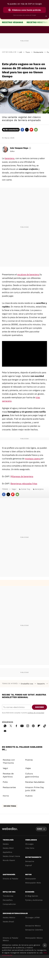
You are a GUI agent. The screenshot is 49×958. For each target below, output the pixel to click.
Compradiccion (9, 904)
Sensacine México (33, 926)
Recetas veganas (12, 22)
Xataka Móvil (8, 848)
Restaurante (38, 52)
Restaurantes (9, 787)
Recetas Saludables (34, 782)
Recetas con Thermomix (9, 761)
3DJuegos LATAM (32, 917)
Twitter (27, 129)
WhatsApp (5, 725)
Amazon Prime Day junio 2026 (34, 789)
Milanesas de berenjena (22, 476)
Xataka (6, 844)
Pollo (5, 782)
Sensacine (29, 861)
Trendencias (8, 896)
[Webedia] (10, 830)
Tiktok (45, 725)
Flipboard (31, 129)
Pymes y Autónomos (33, 900)
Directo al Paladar (10, 879)
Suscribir (39, 707)
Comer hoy (25, 489)
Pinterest (33, 725)
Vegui (14, 489)
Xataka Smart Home (11, 856)
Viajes (28, 768)
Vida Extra (29, 848)
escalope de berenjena (28, 274)
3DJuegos (29, 844)
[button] (20, 148)
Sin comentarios (12, 130)
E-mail (36, 129)
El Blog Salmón (31, 896)
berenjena (9, 158)
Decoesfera (7, 900)
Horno (6, 796)
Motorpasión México (33, 938)
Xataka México (9, 917)
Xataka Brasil (8, 922)
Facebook (22, 129)
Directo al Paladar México (10, 939)
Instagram (28, 725)
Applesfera (7, 852)
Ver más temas (10, 806)
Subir (39, 829)
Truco (28, 52)
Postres (29, 760)
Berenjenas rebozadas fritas (24, 483)
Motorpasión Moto (33, 883)
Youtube (22, 725)
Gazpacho (41, 684)
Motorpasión (30, 879)
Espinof (28, 865)
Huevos (28, 796)
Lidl (20, 52)
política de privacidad (36, 713)
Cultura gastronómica (32, 775)
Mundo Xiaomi (9, 860)
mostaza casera (32, 458)
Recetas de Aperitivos (8, 775)
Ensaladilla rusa (27, 684)
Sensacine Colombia (34, 930)
